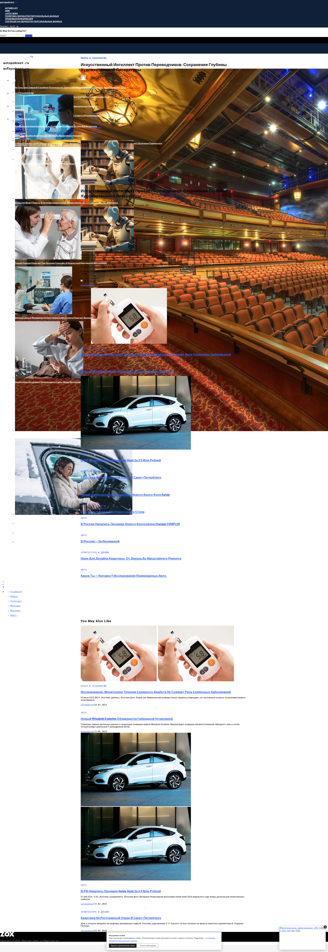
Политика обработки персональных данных (32, 16)
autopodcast (87, 88)
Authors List (11, 8)
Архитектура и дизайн (23, 119)
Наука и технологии (22, 93)
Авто (13, 80)
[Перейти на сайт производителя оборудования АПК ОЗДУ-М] (302, 938)
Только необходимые (148, 946)
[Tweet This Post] (166, 584)
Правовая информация (19, 19)
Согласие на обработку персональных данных (33, 21)
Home (7, 10)
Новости (15, 106)
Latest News (11, 13)
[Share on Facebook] (166, 581)
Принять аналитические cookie (123, 946)
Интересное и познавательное (28, 67)
